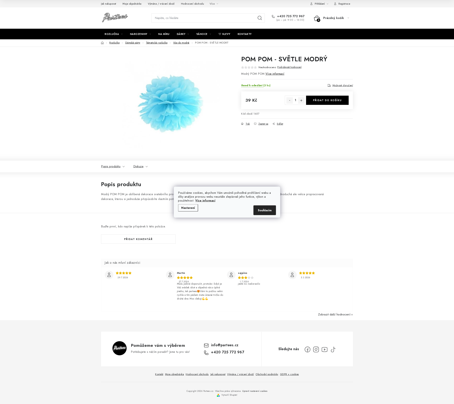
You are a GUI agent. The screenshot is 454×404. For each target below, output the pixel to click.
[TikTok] (333, 349)
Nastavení (188, 208)
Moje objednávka (132, 3)
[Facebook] (307, 349)
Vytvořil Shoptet (229, 395)
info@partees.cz (225, 345)
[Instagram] (316, 349)
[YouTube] (324, 349)
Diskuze (138, 166)
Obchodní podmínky (267, 374)
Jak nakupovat (108, 3)
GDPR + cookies (289, 374)
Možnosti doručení (343, 85)
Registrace (344, 3)
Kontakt (159, 374)
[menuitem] (113, 34)
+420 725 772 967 (290, 16)
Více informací (205, 200)
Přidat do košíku (327, 100)
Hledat (260, 18)
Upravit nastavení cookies (254, 391)
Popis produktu (110, 166)
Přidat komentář (138, 239)
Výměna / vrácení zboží (161, 3)
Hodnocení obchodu (192, 3)
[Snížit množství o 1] (289, 100)
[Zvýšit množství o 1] (301, 100)
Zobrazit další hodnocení (334, 314)
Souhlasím (265, 210)
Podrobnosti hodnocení (289, 67)
